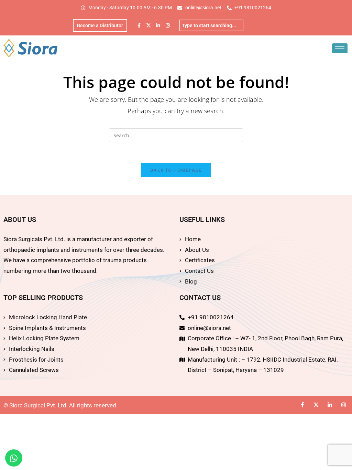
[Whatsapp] (13, 458)
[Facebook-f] (139, 25)
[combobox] (211, 25)
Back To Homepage (176, 170)
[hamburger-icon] (340, 48)
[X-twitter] (148, 25)
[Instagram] (168, 25)
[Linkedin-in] (158, 25)
